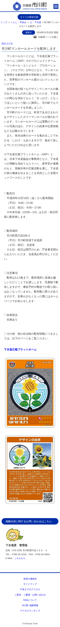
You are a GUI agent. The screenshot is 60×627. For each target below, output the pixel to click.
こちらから (19, 558)
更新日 (28, 32)
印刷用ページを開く (48, 37)
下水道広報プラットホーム (20, 349)
